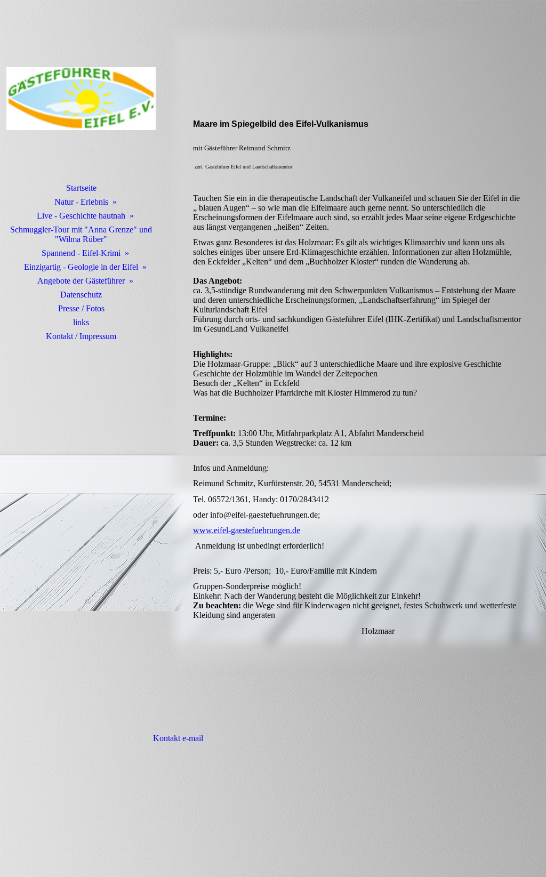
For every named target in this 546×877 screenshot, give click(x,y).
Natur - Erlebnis (81, 201)
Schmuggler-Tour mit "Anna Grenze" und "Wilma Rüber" (81, 234)
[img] (81, 98)
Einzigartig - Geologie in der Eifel (81, 266)
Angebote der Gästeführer (81, 280)
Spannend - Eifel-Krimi (81, 253)
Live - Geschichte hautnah (81, 215)
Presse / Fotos (81, 308)
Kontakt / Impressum (81, 336)
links (81, 322)
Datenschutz (81, 294)
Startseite (81, 187)
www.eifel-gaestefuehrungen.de (246, 530)
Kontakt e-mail (177, 738)
